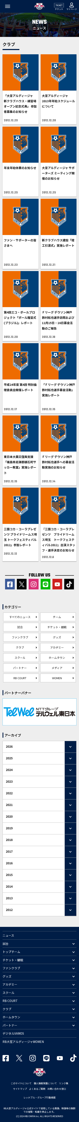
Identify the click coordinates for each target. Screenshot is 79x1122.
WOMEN (57, 678)
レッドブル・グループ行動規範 (39, 1097)
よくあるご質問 (37, 1088)
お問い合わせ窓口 (56, 1088)
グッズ (57, 637)
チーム (57, 617)
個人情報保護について (45, 1083)
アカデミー (57, 647)
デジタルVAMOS (13, 1033)
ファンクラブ (20, 637)
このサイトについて (21, 1083)
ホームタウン (57, 658)
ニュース (8, 935)
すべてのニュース (20, 617)
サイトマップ (20, 1088)
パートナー (20, 668)
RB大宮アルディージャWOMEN (23, 1041)
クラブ (20, 647)
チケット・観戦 (57, 627)
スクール (20, 658)
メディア (57, 668)
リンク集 (63, 1083)
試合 (20, 627)
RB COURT (19, 678)
